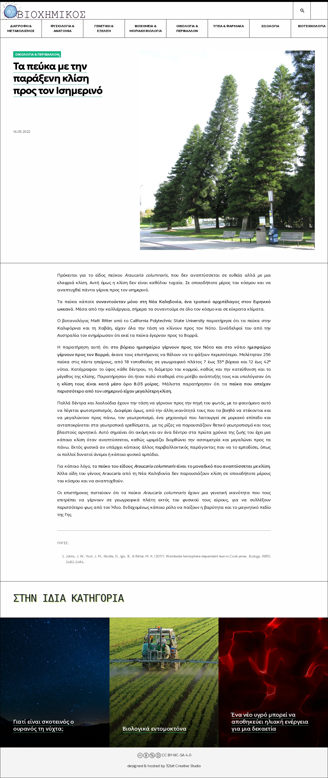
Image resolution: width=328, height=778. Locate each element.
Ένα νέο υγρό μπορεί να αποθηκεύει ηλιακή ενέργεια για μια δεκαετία (269, 721)
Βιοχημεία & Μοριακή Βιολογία (145, 28)
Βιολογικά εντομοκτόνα (154, 728)
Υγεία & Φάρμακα (228, 26)
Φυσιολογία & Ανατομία (62, 28)
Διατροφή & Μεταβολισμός (21, 28)
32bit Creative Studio (183, 766)
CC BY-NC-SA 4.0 (176, 755)
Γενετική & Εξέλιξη (104, 28)
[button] (319, 10)
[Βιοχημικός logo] (43, 10)
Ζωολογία (270, 26)
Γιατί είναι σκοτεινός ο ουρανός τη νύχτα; (43, 725)
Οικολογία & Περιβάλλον (187, 28)
